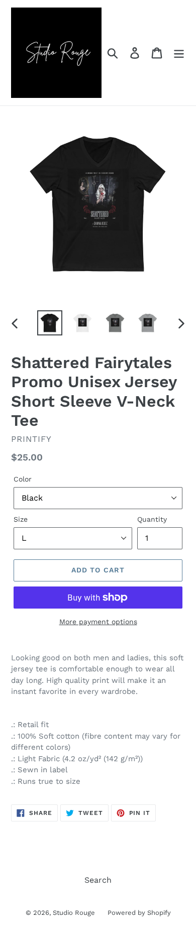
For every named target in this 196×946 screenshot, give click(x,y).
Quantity (152, 519)
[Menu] (179, 53)
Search (98, 880)
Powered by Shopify (139, 912)
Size (21, 519)
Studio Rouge (74, 912)
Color (23, 479)
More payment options (98, 622)
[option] (50, 323)
